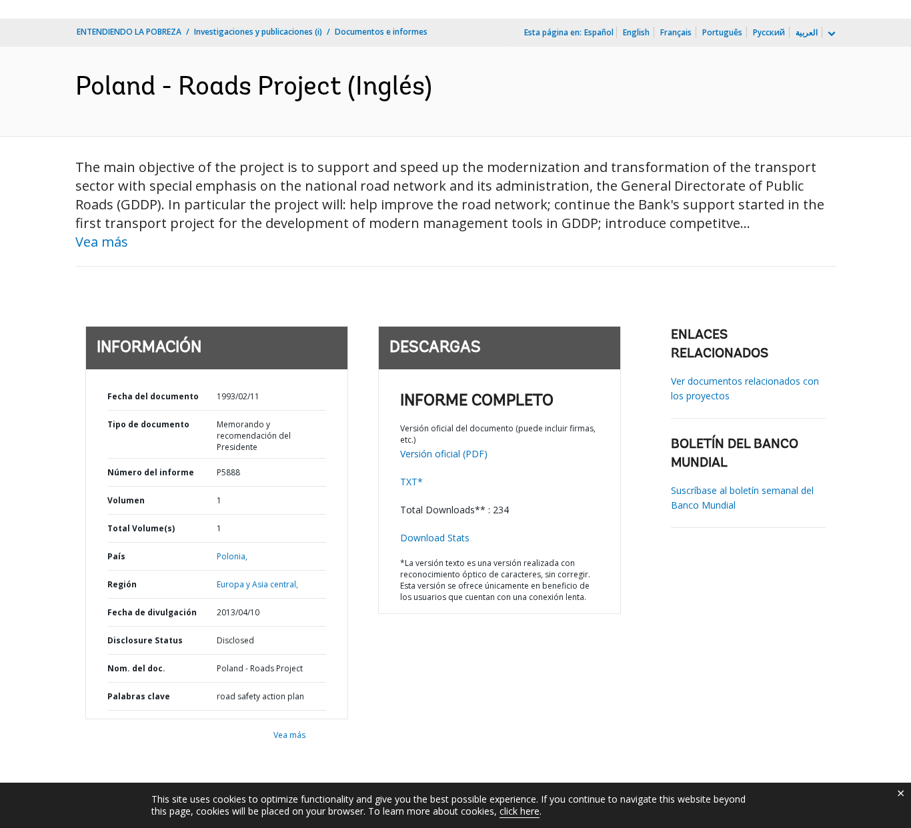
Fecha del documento (153, 396)
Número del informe (150, 472)
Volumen (126, 500)
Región (122, 584)
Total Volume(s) (141, 528)
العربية (807, 32)
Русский (769, 32)
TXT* (411, 481)
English (636, 32)
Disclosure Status (145, 640)
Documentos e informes (381, 31)
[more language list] (830, 34)
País (116, 556)
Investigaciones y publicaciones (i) (258, 31)
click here (520, 811)
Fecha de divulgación (152, 612)
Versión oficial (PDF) (444, 453)
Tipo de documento (148, 424)
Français (676, 32)
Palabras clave (138, 696)
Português (722, 32)
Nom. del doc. (136, 668)
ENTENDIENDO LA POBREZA (129, 31)
